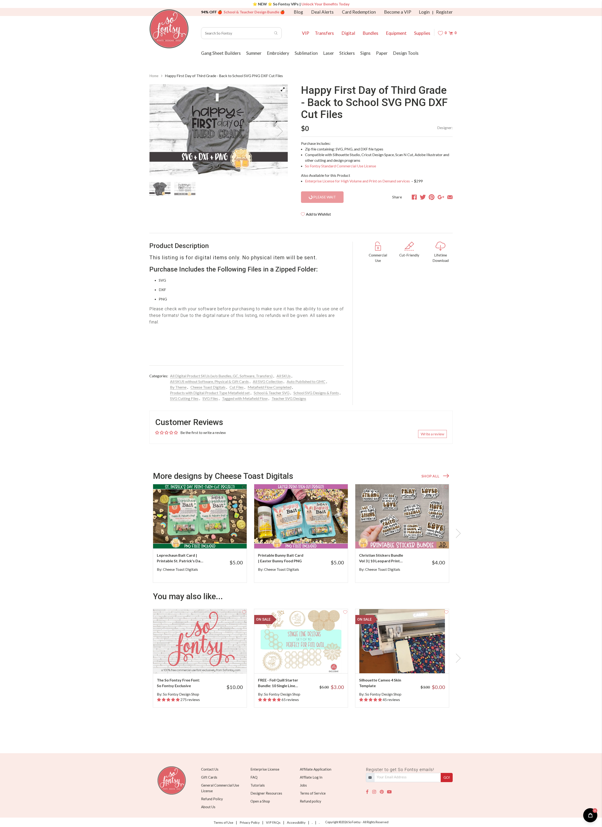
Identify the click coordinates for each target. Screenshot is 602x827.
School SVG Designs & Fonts (316, 392)
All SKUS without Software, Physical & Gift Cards (209, 381)
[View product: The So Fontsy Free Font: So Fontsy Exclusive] (200, 641)
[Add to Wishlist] (244, 487)
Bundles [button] (370, 33)
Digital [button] (348, 33)
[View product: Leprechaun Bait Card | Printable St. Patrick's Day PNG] (200, 516)
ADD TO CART (227, 539)
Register (444, 12)
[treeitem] (159, 189)
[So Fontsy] (169, 29)
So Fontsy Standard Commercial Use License (340, 166)
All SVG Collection (268, 381)
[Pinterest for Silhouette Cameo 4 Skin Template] (408, 664)
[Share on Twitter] (423, 197)
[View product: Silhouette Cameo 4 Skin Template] (402, 641)
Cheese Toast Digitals (208, 387)
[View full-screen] (282, 89)
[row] (301, 533)
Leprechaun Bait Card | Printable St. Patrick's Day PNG (179, 558)
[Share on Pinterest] (432, 197)
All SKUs (284, 376)
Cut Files (237, 387)
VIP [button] (305, 33)
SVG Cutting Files (184, 398)
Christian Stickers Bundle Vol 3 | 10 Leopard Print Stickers (381, 558)
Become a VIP (397, 12)
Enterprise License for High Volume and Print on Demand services (358, 181)
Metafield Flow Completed (269, 387)
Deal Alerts (322, 12)
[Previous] (158, 131)
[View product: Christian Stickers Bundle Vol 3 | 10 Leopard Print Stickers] (402, 516)
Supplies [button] (422, 33)
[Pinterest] (382, 792)
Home (153, 76)
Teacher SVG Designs (289, 398)
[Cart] (451, 33)
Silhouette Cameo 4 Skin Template (380, 683)
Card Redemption (359, 12)
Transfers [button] (324, 33)
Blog (298, 12)
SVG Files (210, 398)
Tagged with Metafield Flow (245, 398)
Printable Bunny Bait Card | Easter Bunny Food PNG (280, 558)
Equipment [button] (396, 33)
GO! (447, 777)
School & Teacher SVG (271, 392)
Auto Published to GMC (306, 381)
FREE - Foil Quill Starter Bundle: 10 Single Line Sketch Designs (278, 683)
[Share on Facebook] (414, 197)
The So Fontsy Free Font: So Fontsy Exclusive (178, 683)
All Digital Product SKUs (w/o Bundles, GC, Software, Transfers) (221, 376)
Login (424, 12)
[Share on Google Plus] (441, 197)
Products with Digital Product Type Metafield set (210, 392)
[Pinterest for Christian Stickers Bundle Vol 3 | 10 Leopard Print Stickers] (408, 539)
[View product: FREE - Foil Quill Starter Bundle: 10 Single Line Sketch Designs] (301, 641)
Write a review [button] (432, 434)
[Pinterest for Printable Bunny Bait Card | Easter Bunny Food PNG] (307, 539)
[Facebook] (367, 792)
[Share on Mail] (450, 197)
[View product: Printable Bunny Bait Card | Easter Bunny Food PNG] (301, 516)
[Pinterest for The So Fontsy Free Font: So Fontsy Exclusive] (206, 664)
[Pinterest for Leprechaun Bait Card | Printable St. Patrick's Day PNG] (206, 539)
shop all (430, 476)
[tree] (218, 189)
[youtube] (389, 792)
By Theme (178, 387)
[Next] (278, 131)
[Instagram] (374, 792)
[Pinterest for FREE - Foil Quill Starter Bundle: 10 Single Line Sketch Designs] (307, 664)
